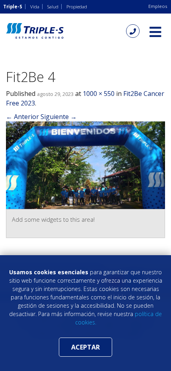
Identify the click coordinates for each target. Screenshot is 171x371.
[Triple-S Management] (35, 31)
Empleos (157, 6)
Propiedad (76, 7)
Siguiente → (59, 116)
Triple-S (12, 7)
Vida (34, 7)
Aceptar (85, 347)
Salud (52, 7)
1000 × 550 (99, 93)
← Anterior (22, 116)
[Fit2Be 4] (85, 164)
